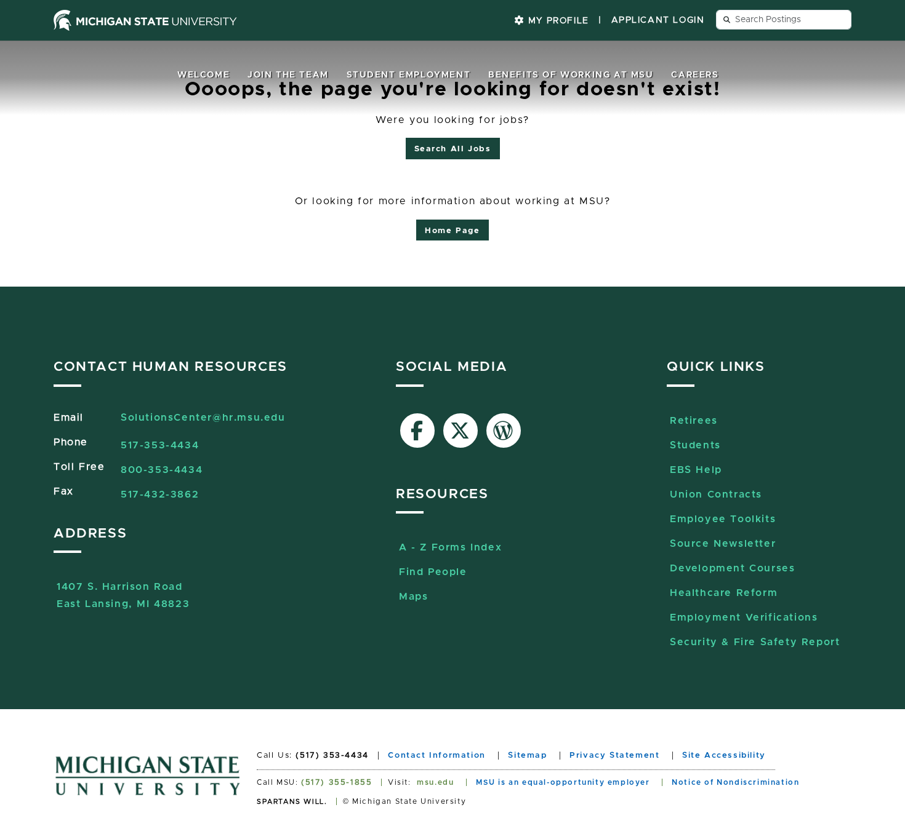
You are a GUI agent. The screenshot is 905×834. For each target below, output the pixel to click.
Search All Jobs (452, 149)
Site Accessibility (724, 756)
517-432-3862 (160, 494)
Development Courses (732, 568)
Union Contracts (716, 494)
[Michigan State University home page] (145, 20)
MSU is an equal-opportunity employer (563, 782)
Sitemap (527, 756)
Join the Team (288, 75)
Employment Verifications (744, 617)
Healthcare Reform (724, 593)
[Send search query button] (727, 20)
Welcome (203, 75)
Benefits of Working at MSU (571, 75)
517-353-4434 (160, 445)
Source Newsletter (723, 544)
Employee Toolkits (723, 519)
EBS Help (696, 470)
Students (695, 445)
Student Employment (409, 75)
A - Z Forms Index (450, 547)
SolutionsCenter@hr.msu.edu (203, 418)
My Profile (557, 21)
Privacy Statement (614, 756)
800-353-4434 (162, 470)
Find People (433, 572)
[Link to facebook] (417, 430)
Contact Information (436, 756)
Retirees (694, 421)
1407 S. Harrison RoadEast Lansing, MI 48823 (123, 588)
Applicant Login (658, 20)
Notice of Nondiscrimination (735, 782)
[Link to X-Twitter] (460, 430)
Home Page (452, 231)
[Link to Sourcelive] (503, 430)
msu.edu (435, 782)
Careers (694, 75)
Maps (413, 597)
